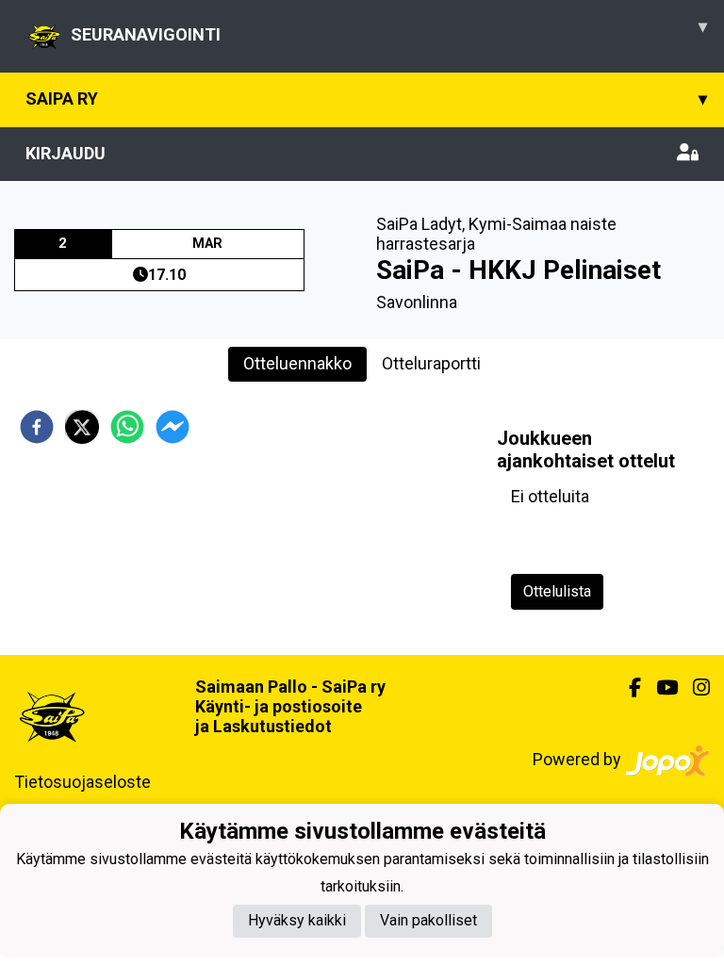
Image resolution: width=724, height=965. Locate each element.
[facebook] (37, 427)
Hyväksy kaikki (297, 920)
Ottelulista (557, 591)
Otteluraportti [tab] (431, 363)
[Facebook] (627, 688)
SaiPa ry (366, 98)
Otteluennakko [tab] (297, 363)
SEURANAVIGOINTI (389, 30)
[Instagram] (694, 688)
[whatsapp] (127, 427)
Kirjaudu (65, 153)
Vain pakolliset (428, 920)
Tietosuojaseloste (82, 782)
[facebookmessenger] (172, 427)
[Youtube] (659, 688)
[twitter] (82, 427)
